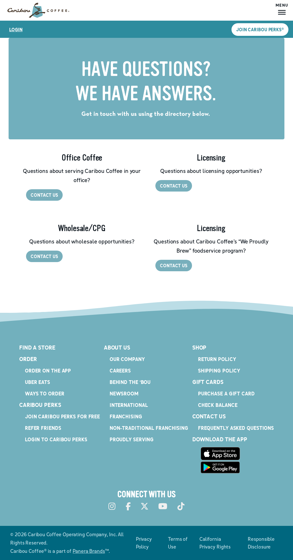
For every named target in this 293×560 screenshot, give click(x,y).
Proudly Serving (132, 439)
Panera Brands (89, 551)
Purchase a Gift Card (226, 394)
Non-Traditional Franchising (149, 428)
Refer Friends (43, 428)
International (129, 405)
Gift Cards (207, 381)
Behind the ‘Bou (130, 382)
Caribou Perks (40, 404)
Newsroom (124, 394)
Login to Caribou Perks (56, 439)
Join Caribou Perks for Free (62, 416)
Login (16, 29)
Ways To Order (44, 394)
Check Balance (217, 405)
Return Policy (217, 359)
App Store (220, 453)
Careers (120, 371)
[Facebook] (128, 506)
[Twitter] (144, 506)
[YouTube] (162, 506)
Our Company (127, 359)
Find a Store (37, 347)
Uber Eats (37, 382)
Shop (199, 347)
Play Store (220, 467)
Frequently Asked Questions (236, 428)
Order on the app (48, 371)
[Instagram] (112, 506)
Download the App (219, 439)
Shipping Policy (219, 371)
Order (28, 359)
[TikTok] (181, 506)
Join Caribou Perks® (260, 29)
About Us (117, 347)
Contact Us (209, 416)
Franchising (126, 416)
